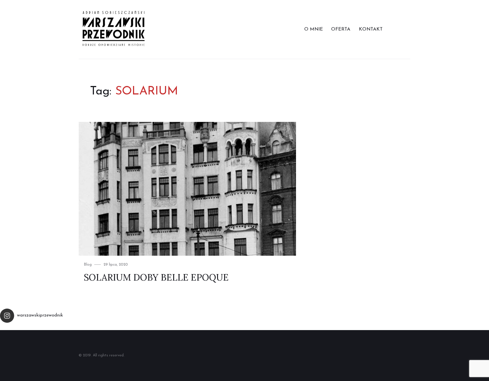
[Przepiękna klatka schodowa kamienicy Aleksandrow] (91, 328)
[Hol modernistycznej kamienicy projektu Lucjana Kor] (275, 328)
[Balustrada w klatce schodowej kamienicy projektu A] (336, 328)
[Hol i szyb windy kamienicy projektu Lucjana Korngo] (213, 328)
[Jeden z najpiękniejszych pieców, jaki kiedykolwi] (397, 328)
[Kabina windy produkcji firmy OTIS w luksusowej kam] (30, 328)
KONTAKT (371, 29)
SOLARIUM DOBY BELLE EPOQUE (156, 277)
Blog (88, 264)
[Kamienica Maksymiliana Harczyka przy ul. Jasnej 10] (152, 328)
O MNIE (313, 29)
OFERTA (340, 29)
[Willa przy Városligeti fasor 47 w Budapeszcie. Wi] (458, 328)
